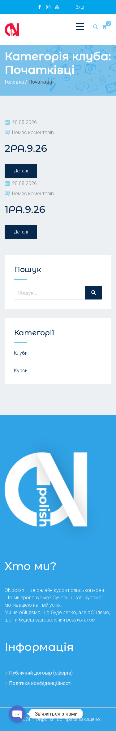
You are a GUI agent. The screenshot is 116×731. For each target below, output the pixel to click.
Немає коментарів (33, 132)
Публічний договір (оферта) (41, 673)
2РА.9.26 (26, 148)
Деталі (21, 171)
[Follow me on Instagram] (48, 7)
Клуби (21, 353)
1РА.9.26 (25, 209)
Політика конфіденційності (40, 683)
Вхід (79, 7)
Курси (21, 371)
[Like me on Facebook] (39, 7)
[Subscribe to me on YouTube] (57, 7)
